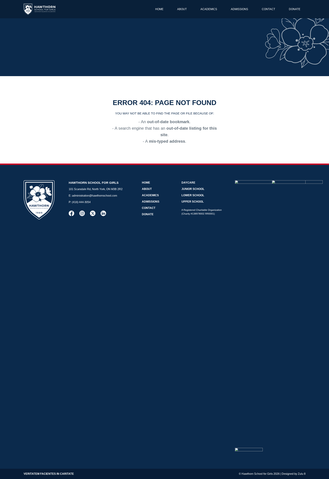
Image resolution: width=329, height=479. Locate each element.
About (182, 9)
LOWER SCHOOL (192, 195)
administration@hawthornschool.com (94, 195)
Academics (208, 9)
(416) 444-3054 (81, 202)
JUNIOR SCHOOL (192, 188)
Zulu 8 (302, 473)
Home (159, 9)
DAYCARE (188, 182)
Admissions (239, 9)
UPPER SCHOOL (192, 201)
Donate (294, 9)
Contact (268, 9)
